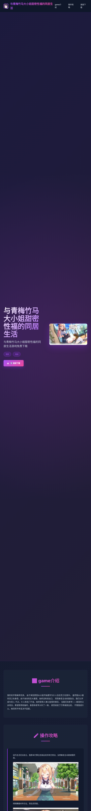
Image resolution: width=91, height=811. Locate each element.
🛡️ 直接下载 (15, 363)
